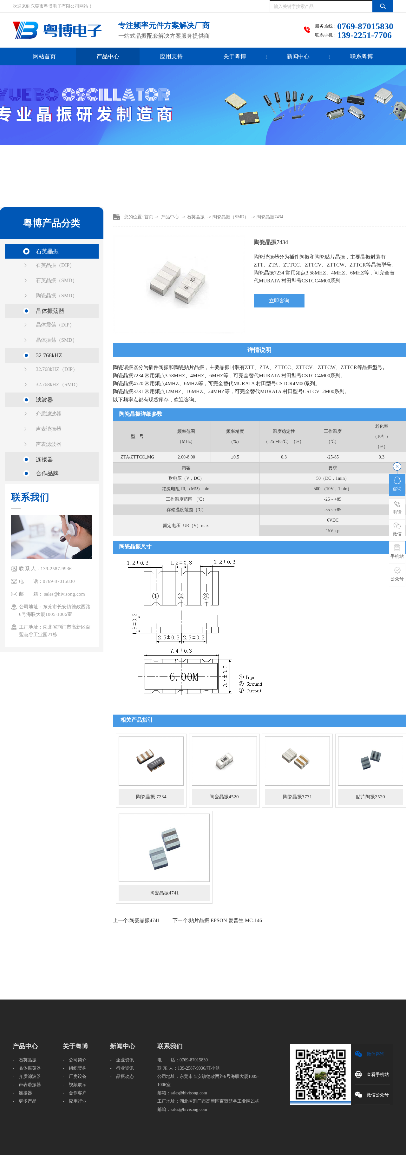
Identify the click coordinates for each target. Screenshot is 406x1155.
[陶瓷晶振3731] (297, 760)
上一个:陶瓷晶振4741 (136, 920)
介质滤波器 (48, 413)
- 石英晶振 (24, 1060)
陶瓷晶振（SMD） (56, 295)
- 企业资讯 (122, 1060)
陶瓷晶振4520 (224, 796)
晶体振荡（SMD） (56, 340)
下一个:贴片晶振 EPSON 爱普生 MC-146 (217, 920)
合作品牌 (47, 473)
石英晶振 (47, 251)
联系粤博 (361, 56)
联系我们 (170, 1046)
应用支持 (171, 56)
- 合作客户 (75, 1093)
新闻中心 (298, 56)
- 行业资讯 (122, 1068)
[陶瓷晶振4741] (164, 847)
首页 (148, 216)
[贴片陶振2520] (370, 760)
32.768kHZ (49, 355)
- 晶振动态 (122, 1076)
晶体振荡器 (50, 311)
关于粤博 (234, 56)
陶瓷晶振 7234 (151, 796)
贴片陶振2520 (370, 796)
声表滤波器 (48, 444)
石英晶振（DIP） (55, 265)
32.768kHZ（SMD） (58, 384)
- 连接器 (22, 1093)
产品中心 (107, 56)
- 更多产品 (24, 1101)
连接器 (44, 459)
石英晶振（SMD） (56, 280)
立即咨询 (279, 300)
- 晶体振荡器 (27, 1068)
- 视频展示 (75, 1084)
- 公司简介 (75, 1060)
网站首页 (44, 56)
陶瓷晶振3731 (297, 796)
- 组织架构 (75, 1068)
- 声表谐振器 (27, 1084)
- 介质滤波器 (27, 1076)
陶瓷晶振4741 (164, 892)
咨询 (397, 488)
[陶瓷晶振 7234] (151, 760)
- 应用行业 (75, 1101)
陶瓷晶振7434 (270, 216)
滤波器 (44, 400)
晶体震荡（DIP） (55, 324)
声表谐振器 (48, 429)
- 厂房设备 (75, 1076)
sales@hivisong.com (189, 1093)
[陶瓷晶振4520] (224, 760)
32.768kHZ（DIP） (57, 369)
